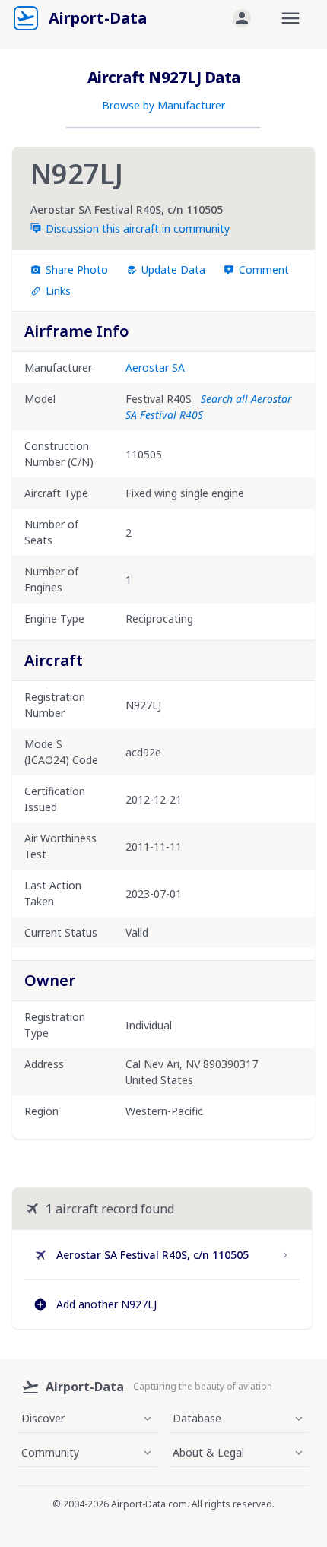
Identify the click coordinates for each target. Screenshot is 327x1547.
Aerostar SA (155, 367)
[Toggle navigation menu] (290, 18)
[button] (242, 18)
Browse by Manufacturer (163, 105)
